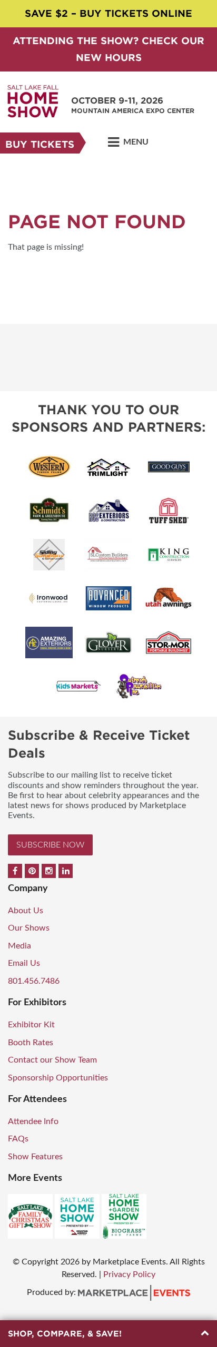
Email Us (24, 963)
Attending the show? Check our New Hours (108, 49)
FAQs (18, 1139)
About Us (25, 910)
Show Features (35, 1156)
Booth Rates (30, 1042)
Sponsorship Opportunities (58, 1078)
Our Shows (29, 928)
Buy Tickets (39, 144)
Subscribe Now (50, 845)
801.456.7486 (34, 981)
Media (19, 946)
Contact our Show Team (52, 1060)
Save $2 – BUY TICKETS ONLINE (108, 13)
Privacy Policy (129, 1274)
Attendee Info (33, 1121)
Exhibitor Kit (31, 1025)
